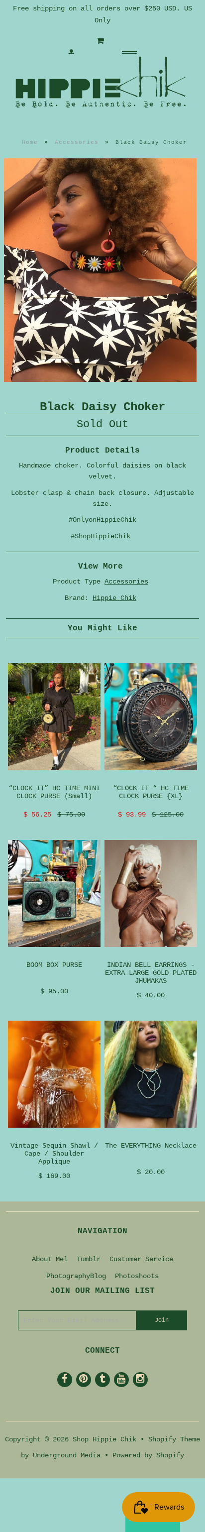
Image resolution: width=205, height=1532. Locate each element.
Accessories (77, 142)
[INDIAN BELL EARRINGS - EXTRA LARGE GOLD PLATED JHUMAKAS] (150, 955)
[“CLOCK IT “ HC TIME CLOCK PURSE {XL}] (150, 778)
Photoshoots (137, 1276)
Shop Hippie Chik (104, 1439)
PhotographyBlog (76, 1276)
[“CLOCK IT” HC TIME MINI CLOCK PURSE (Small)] (54, 778)
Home (30, 142)
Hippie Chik (114, 598)
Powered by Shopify (148, 1455)
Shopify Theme (174, 1439)
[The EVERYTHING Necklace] (150, 1136)
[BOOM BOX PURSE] (54, 955)
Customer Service (141, 1259)
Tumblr (89, 1259)
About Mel (50, 1259)
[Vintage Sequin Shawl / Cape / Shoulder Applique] (54, 1136)
